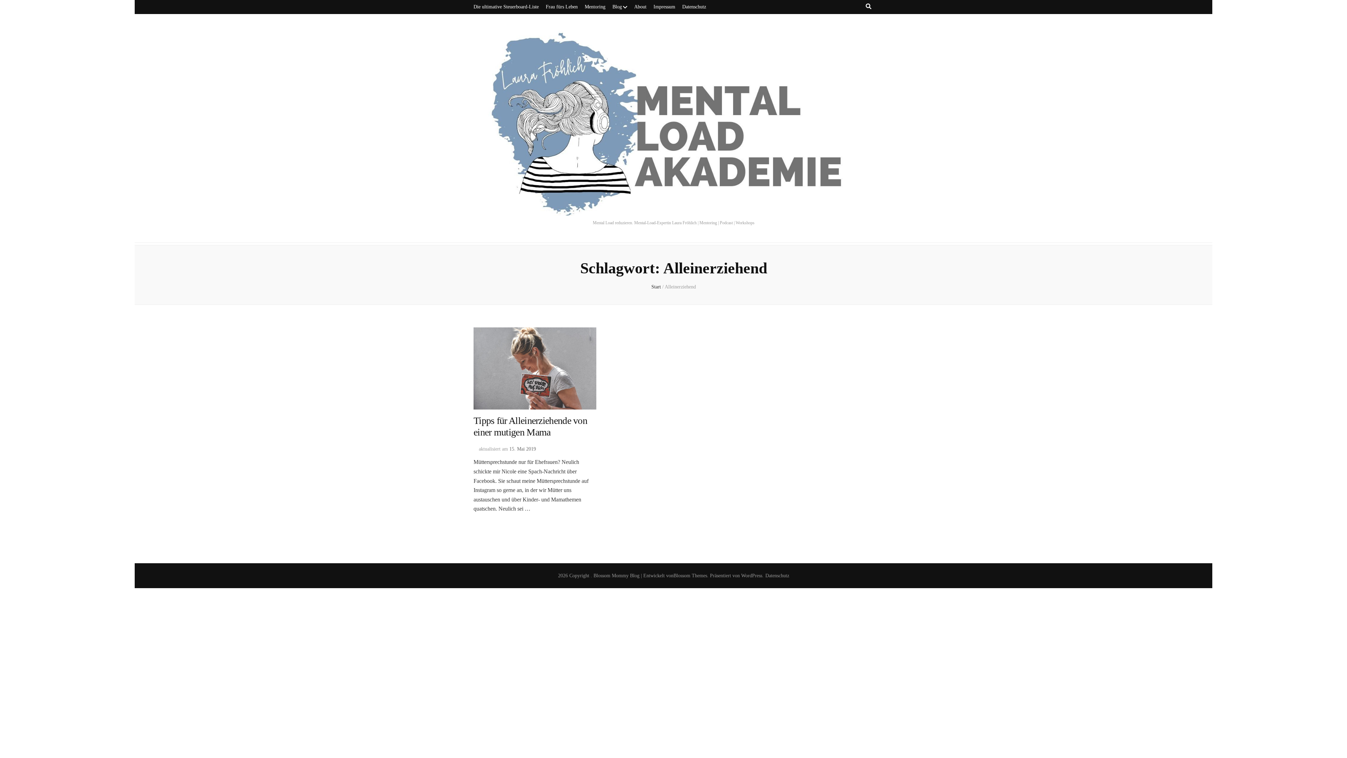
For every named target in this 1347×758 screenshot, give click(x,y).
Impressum (664, 6)
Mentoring (595, 6)
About (640, 6)
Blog (617, 6)
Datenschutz (694, 6)
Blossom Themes (690, 575)
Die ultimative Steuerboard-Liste (506, 6)
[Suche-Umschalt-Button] (868, 6)
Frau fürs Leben (562, 6)
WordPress (751, 575)
